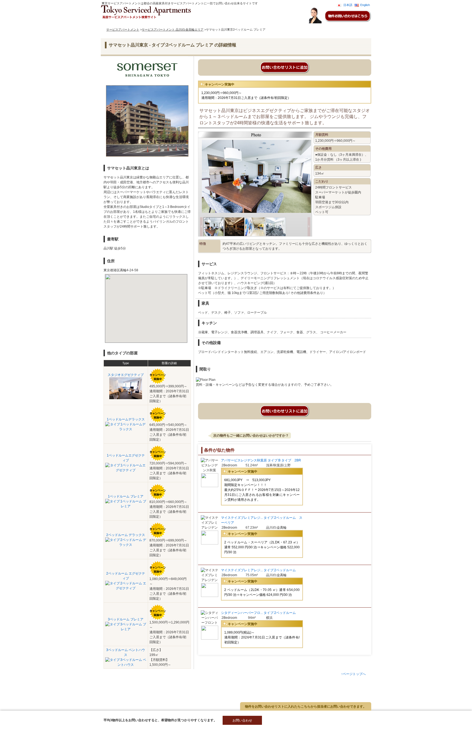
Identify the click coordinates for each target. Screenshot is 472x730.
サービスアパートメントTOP (128, 23)
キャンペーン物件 (168, 23)
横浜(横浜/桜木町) (102, 694)
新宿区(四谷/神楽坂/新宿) (39, 694)
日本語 (347, 5)
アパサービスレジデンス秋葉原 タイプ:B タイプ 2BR (261, 460)
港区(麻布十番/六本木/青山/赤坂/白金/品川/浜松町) (56, 689)
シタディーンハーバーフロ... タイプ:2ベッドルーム (258, 613)
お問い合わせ (195, 23)
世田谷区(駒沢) (106, 689)
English (365, 5)
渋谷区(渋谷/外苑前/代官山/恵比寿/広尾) (49, 703)
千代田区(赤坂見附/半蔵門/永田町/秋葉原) (106, 698)
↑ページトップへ (353, 674)
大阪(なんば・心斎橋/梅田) (88, 708)
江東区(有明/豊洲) (94, 703)
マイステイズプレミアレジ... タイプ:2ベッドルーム (258, 570)
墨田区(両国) (121, 703)
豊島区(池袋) (31, 708)
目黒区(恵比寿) (73, 694)
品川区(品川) (149, 698)
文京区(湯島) (131, 689)
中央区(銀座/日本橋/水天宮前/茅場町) (47, 698)
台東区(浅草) (55, 708)
